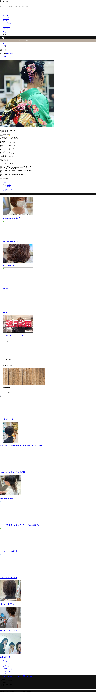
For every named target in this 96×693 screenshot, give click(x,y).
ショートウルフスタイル (9, 630)
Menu (6, 22)
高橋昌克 (9, 185)
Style (6, 20)
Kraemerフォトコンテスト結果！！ (14, 472)
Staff (6, 19)
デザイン (12, 54)
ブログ (7, 54)
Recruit (7, 25)
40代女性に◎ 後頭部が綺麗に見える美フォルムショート (22, 445)
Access (6, 27)
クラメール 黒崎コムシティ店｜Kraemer (16, 676)
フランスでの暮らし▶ (8, 577)
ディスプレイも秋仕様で (9, 551)
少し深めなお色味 (7, 419)
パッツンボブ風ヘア (8, 604)
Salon (6, 17)
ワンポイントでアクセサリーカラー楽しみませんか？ (21, 525)
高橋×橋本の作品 (6, 498)
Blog (5, 28)
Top (5, 15)
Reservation (7, 23)
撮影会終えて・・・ (7, 657)
